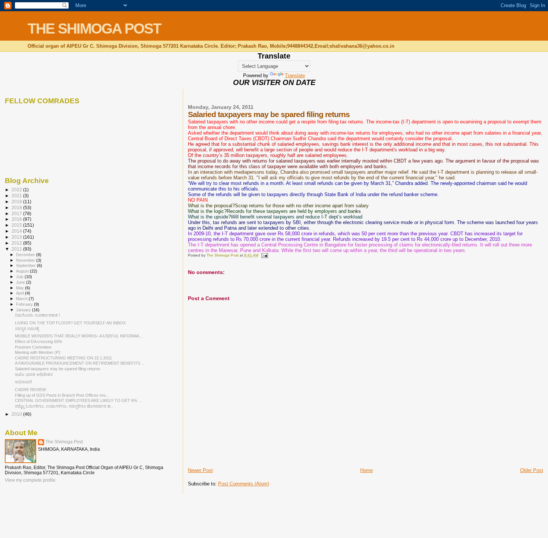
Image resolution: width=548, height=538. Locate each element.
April (20, 293)
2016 (17, 219)
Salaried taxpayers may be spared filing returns (57, 368)
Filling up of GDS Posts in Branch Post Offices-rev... (62, 395)
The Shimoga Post (64, 441)
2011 (17, 248)
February (25, 304)
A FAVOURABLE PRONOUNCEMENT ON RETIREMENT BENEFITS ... (80, 363)
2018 (17, 207)
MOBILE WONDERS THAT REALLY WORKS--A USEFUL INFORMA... (78, 336)
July (20, 276)
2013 (17, 237)
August (23, 271)
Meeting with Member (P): (38, 352)
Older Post (531, 470)
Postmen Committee (33, 347)
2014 (17, 231)
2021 (17, 195)
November (26, 260)
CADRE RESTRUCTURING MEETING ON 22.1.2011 (63, 358)
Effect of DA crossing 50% (38, 341)
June (21, 282)
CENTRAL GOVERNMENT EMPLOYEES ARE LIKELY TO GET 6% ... (78, 400)
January (24, 310)
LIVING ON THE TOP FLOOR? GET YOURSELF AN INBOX (70, 323)
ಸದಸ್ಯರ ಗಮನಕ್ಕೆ (27, 328)
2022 (17, 189)
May (20, 288)
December (26, 254)
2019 (17, 201)
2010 (17, 414)
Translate (295, 75)
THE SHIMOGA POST (94, 29)
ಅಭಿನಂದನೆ (23, 382)
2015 (17, 225)
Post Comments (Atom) (243, 484)
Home (366, 470)
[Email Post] (264, 255)
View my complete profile (30, 480)
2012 (17, 242)
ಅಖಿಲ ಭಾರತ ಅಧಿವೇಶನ (34, 374)
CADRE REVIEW (30, 389)
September (26, 265)
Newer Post (200, 470)
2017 (17, 213)
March (22, 298)
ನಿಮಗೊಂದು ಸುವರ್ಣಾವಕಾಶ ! (37, 315)
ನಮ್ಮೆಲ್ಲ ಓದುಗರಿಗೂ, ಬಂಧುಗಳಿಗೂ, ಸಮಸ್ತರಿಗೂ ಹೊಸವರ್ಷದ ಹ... (64, 406)
